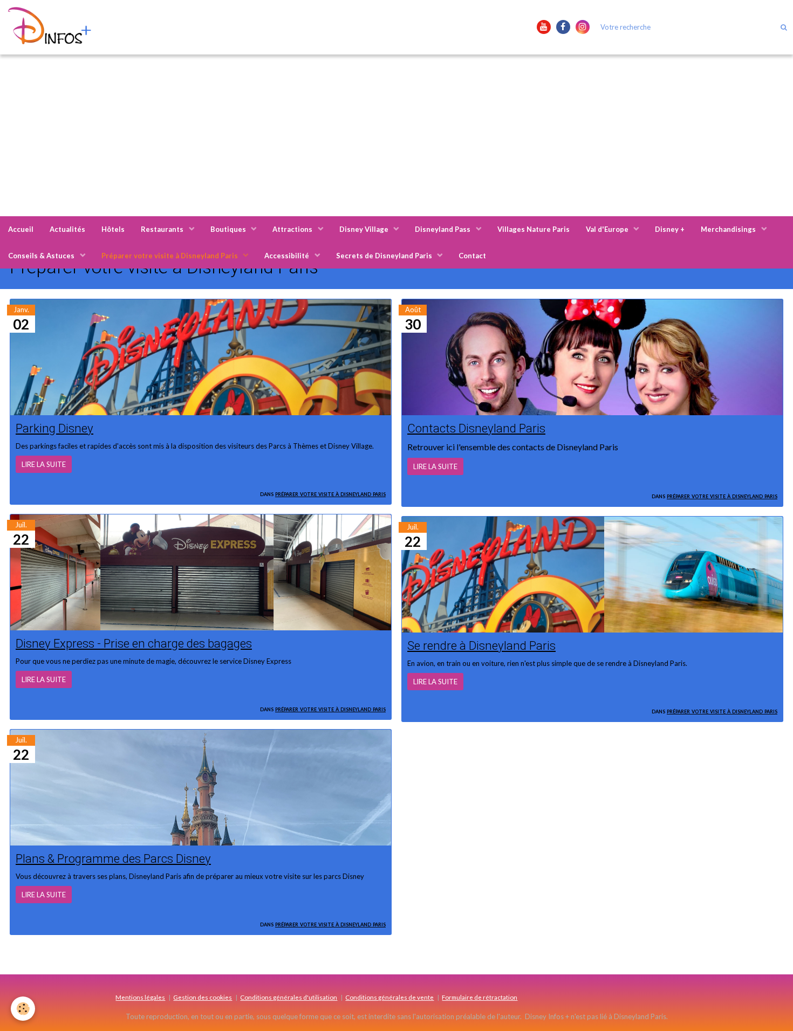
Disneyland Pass (443, 229)
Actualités (67, 229)
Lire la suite (44, 464)
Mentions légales (140, 997)
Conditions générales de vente (389, 997)
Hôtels (113, 229)
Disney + (670, 229)
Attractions (293, 229)
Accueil (20, 229)
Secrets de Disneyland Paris (385, 255)
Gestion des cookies (202, 997)
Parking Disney (54, 428)
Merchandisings (729, 229)
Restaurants (163, 229)
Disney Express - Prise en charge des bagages (134, 643)
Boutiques (229, 229)
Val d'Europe (608, 229)
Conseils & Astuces (42, 255)
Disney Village (364, 229)
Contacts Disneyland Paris (476, 428)
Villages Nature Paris (533, 229)
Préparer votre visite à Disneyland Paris (170, 255)
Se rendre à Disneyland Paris (481, 645)
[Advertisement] (396, 135)
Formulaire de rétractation (479, 997)
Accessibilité (287, 255)
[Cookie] (23, 1008)
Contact (472, 255)
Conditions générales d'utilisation (288, 997)
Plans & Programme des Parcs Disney (113, 858)
